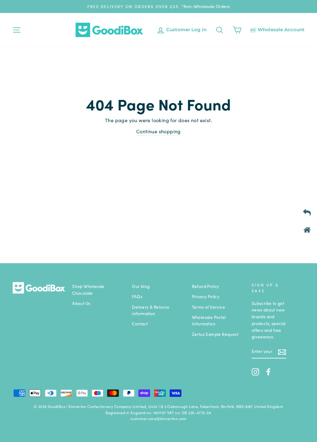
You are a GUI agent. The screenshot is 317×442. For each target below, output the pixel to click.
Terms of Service (208, 307)
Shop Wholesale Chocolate (88, 289)
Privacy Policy (206, 296)
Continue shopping (158, 131)
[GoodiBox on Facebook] (268, 371)
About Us (81, 303)
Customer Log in (185, 29)
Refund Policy (205, 286)
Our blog (141, 286)
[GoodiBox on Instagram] (255, 371)
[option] (158, 6)
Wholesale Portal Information (209, 320)
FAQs (137, 296)
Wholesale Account (280, 29)
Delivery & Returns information (150, 310)
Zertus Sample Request (215, 334)
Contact (140, 324)
